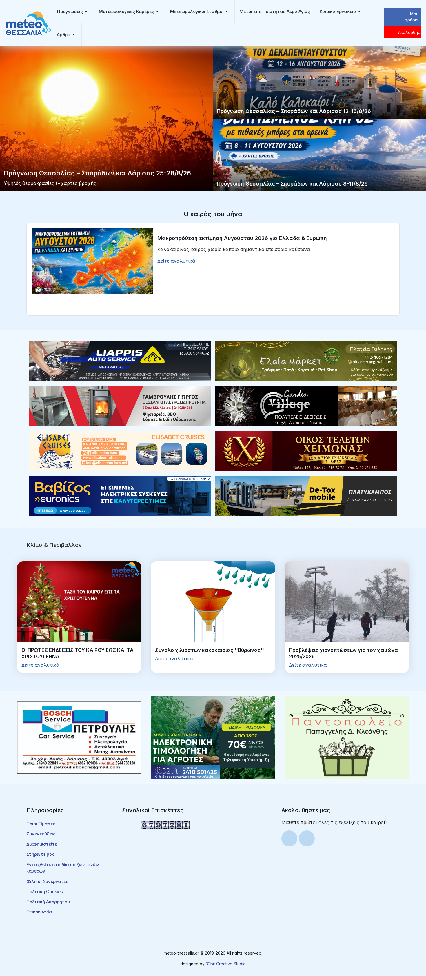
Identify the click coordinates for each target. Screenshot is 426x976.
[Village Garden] (306, 406)
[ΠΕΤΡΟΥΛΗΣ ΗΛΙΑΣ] (79, 737)
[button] (73, 11)
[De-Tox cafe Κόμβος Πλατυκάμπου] (306, 496)
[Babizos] (120, 496)
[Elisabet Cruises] (120, 451)
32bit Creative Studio (226, 963)
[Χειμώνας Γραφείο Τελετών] (306, 451)
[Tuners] (213, 737)
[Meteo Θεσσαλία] (28, 23)
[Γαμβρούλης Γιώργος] (120, 406)
